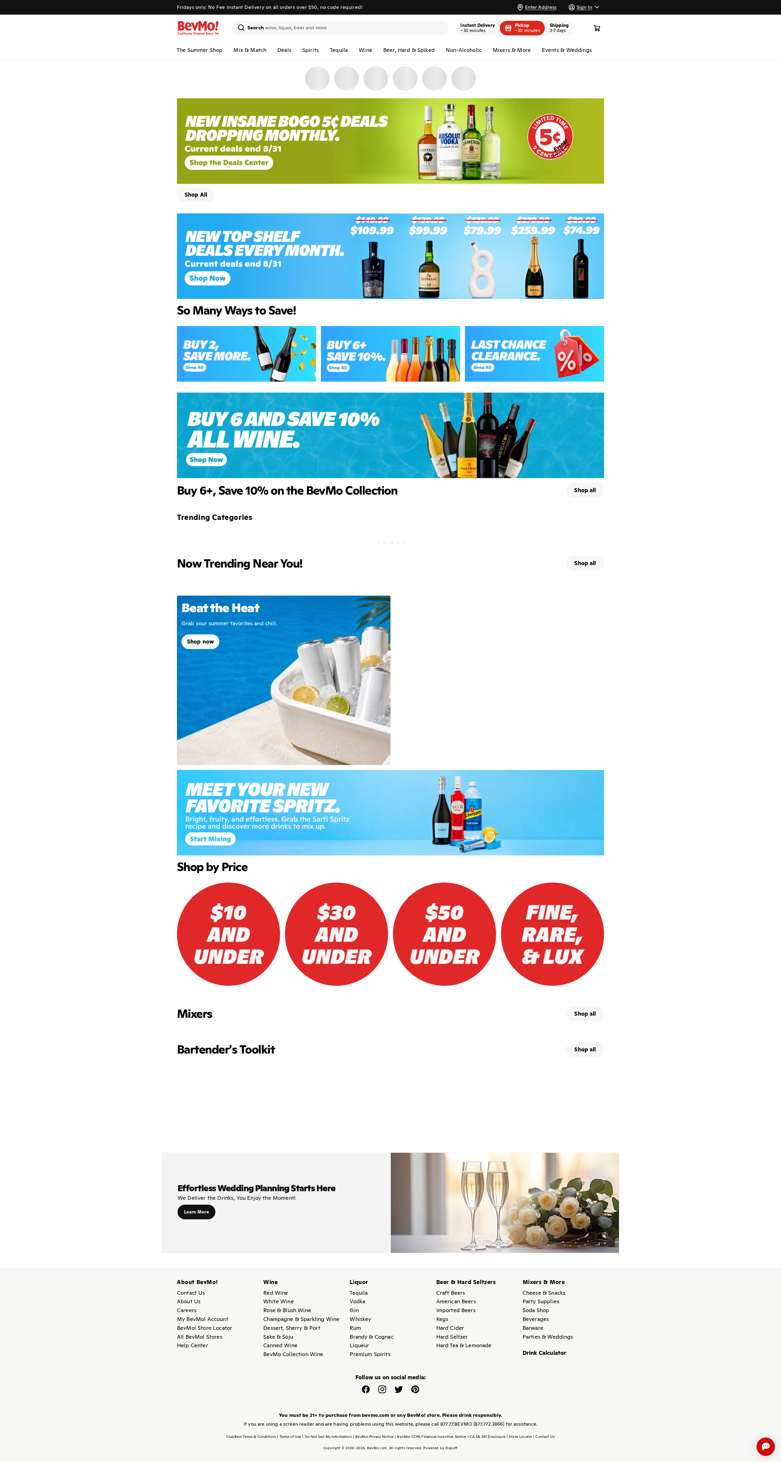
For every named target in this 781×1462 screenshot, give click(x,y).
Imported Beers (456, 1310)
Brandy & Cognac (371, 1336)
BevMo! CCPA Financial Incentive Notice (430, 1436)
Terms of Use (289, 1436)
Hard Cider (450, 1327)
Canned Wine (280, 1345)
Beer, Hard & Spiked (409, 49)
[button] (583, 7)
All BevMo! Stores (199, 1336)
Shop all (585, 490)
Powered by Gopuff (440, 1448)
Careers (186, 1310)
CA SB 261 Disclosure (487, 1436)
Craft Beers (450, 1292)
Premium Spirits (370, 1354)
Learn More (196, 1211)
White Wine (278, 1301)
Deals (284, 49)
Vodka (357, 1301)
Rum (355, 1327)
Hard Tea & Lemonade (464, 1345)
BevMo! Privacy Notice (373, 1436)
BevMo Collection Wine (293, 1354)
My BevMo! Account (202, 1318)
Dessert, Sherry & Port (291, 1327)
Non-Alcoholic (464, 49)
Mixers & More (512, 49)
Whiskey (360, 1318)
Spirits (310, 49)
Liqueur (359, 1345)
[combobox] (340, 28)
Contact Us (191, 1292)
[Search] (239, 27)
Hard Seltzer (452, 1336)
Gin (354, 1310)
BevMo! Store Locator (204, 1327)
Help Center (192, 1345)
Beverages (536, 1318)
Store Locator (519, 1436)
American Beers (456, 1301)
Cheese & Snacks (544, 1292)
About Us (188, 1301)
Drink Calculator (545, 1352)
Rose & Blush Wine (287, 1310)
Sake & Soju (278, 1336)
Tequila (339, 49)
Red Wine (275, 1292)
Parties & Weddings (548, 1336)
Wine (365, 49)
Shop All (196, 194)
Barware (533, 1327)
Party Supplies (541, 1301)
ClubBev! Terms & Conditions (251, 1436)
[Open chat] (766, 1447)
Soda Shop (536, 1310)
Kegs (442, 1318)
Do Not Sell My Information (326, 1436)
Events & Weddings (567, 49)
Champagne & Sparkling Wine (301, 1318)
